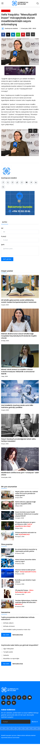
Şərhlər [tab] (4, 222)
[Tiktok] (19, 697)
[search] (37, 3)
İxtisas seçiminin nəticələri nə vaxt (25, 533)
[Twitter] (8, 697)
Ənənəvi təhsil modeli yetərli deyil (25, 571)
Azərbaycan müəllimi (9, 178)
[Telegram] (3, 703)
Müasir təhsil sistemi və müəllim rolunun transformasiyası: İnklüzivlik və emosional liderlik (17, 371)
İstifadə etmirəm (9, 626)
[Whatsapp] (24, 697)
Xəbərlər (6, 655)
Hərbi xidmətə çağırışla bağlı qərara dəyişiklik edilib (25, 503)
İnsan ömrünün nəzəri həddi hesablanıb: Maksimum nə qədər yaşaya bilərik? (26, 514)
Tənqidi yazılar (8, 652)
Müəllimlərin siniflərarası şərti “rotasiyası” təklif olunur (20, 474)
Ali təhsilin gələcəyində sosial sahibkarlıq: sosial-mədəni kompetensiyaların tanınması (18, 301)
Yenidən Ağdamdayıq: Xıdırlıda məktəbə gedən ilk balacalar (26, 602)
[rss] (14, 703)
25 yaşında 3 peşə (24, 591)
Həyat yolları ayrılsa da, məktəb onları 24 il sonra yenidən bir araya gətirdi (26, 493)
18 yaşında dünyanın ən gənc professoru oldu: (25, 524)
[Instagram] (14, 697)
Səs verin (6, 635)
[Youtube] (29, 697)
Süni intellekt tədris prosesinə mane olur (16, 630)
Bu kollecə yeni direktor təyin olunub (25, 581)
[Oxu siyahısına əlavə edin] (33, 34)
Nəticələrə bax (18, 635)
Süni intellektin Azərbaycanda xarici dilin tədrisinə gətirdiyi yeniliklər (17, 406)
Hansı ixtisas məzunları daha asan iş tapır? (25, 560)
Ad (2, 228)
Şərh (2, 245)
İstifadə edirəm (8, 623)
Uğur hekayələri (8, 649)
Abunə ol (35, 722)
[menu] (2, 3)
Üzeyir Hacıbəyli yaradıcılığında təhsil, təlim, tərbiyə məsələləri (18, 440)
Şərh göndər (7, 259)
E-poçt (3, 236)
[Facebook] (3, 697)
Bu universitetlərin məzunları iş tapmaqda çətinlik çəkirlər (26, 550)
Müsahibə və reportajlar (11, 658)
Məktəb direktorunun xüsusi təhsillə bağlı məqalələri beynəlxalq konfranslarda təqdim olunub (19, 336)
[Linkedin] (8, 703)
